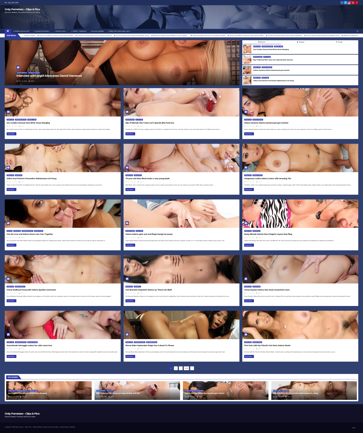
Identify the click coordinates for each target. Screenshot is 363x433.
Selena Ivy (137, 286)
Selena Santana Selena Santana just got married (266, 123)
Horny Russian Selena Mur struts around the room (267, 290)
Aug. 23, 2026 (12, 126)
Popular (301, 42)
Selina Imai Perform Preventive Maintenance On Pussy (32, 178)
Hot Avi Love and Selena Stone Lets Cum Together (30, 234)
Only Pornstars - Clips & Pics (22, 413)
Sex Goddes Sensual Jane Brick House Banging (28, 123)
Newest (262, 42)
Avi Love (9, 231)
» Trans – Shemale (78, 31)
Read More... (11, 134)
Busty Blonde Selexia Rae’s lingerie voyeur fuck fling (268, 234)
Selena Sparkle (20, 286)
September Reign (152, 342)
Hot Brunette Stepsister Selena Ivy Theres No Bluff (148, 290)
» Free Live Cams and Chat (119, 31)
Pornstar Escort (267, 46)
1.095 (186, 368)
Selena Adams (130, 231)
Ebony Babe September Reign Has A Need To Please (149, 345)
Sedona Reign (258, 56)
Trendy (339, 42)
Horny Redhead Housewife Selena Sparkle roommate (31, 290)
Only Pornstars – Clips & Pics (22, 9)
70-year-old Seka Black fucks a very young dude (147, 178)
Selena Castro (257, 175)
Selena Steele (257, 342)
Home (353, 427)
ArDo (32, 81)
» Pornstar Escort (21, 31)
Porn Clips (257, 46)
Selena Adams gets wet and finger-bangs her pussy (149, 234)
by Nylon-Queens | (64, 427)
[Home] (8, 31)
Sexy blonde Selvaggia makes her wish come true (29, 345)
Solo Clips (267, 56)
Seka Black (137, 175)
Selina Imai (265, 77)
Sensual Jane (278, 46)
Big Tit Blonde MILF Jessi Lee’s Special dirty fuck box (149, 123)
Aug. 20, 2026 (22, 81)
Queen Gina (20, 72)
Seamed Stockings (31, 72)
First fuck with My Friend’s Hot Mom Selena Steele (267, 345)
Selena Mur (256, 286)
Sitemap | (72, 427)
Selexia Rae (256, 231)
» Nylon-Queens (97, 31)
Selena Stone (39, 231)
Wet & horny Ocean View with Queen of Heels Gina (51, 76)
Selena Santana (267, 67)
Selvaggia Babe (32, 342)
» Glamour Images (41, 31)
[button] (357, 31)
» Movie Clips (60, 31)
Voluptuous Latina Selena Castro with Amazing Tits (267, 178)
